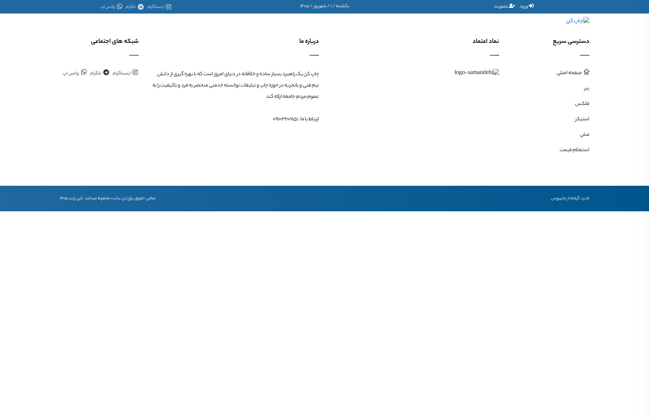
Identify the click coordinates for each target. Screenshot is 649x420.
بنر (358, 21)
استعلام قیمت (229, 21)
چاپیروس (558, 198)
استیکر (297, 21)
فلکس (330, 21)
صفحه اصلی (388, 21)
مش (267, 21)
